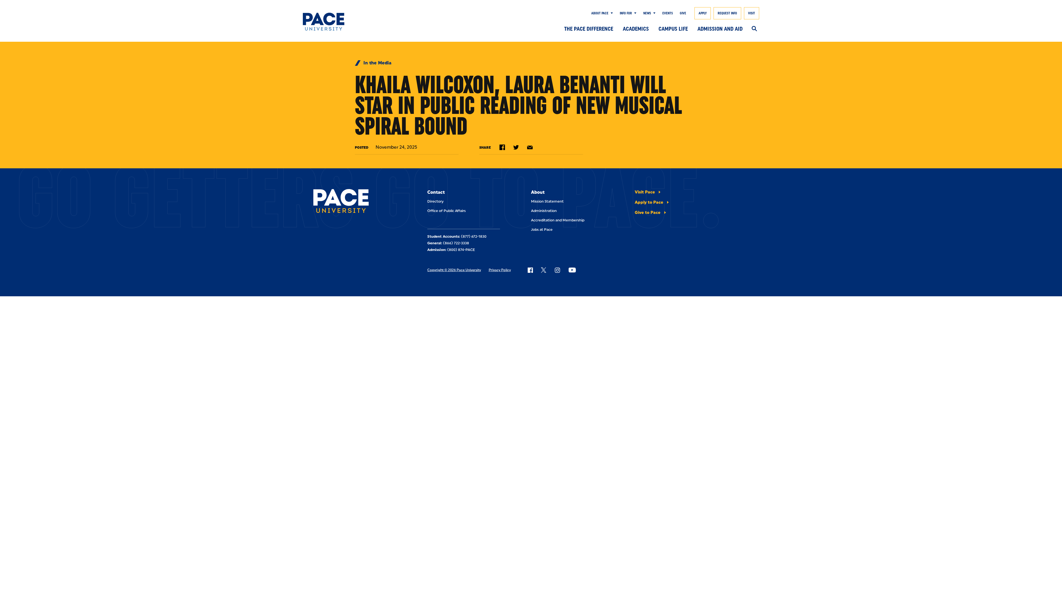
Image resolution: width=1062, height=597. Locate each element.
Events (667, 13)
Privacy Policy (500, 270)
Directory (435, 201)
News (647, 13)
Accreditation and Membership (557, 220)
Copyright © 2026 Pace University (454, 270)
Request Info (727, 13)
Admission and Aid (720, 28)
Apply (703, 13)
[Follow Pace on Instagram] (557, 270)
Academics (636, 28)
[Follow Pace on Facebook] (530, 270)
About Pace (599, 13)
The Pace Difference (588, 28)
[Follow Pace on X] (543, 270)
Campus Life (673, 28)
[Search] (754, 29)
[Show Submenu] (610, 13)
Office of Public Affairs (446, 211)
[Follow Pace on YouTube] (572, 270)
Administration (544, 211)
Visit (751, 13)
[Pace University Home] (334, 22)
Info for (626, 13)
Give (683, 13)
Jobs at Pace (542, 229)
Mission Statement (547, 201)
